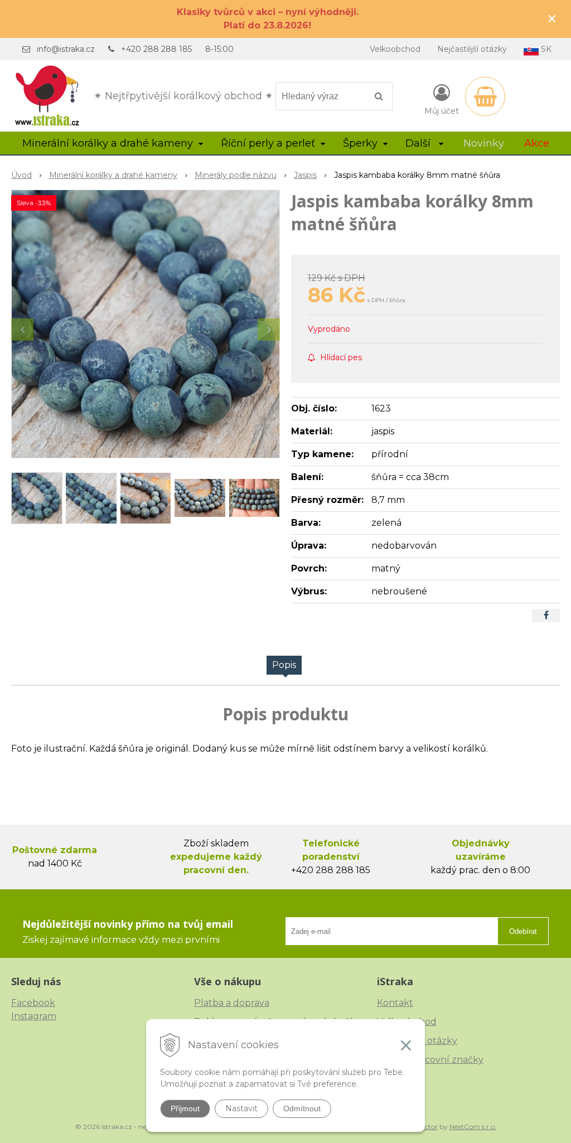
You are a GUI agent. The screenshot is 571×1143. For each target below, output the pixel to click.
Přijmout (185, 1108)
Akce (536, 143)
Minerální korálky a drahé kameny (113, 175)
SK (545, 49)
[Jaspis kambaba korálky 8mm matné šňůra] (145, 324)
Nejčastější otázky (472, 49)
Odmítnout (302, 1108)
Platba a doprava (231, 1002)
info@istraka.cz (66, 49)
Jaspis (305, 175)
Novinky (483, 143)
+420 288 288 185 (156, 49)
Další (419, 143)
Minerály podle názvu (236, 175)
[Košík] (485, 96)
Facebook (33, 1002)
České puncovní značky (430, 1059)
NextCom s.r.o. (472, 1126)
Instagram (33, 1016)
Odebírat (523, 931)
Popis (284, 665)
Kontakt (395, 1002)
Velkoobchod (395, 49)
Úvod (21, 175)
